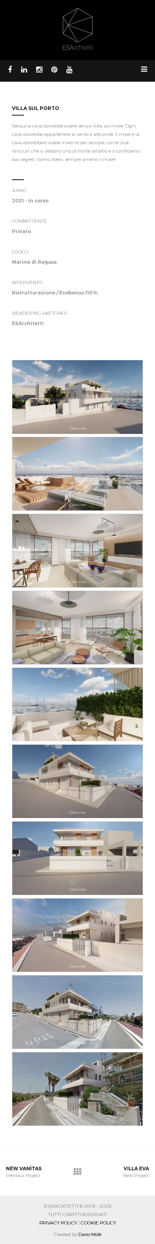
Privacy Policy (58, 1222)
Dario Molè (89, 1234)
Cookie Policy (98, 1222)
